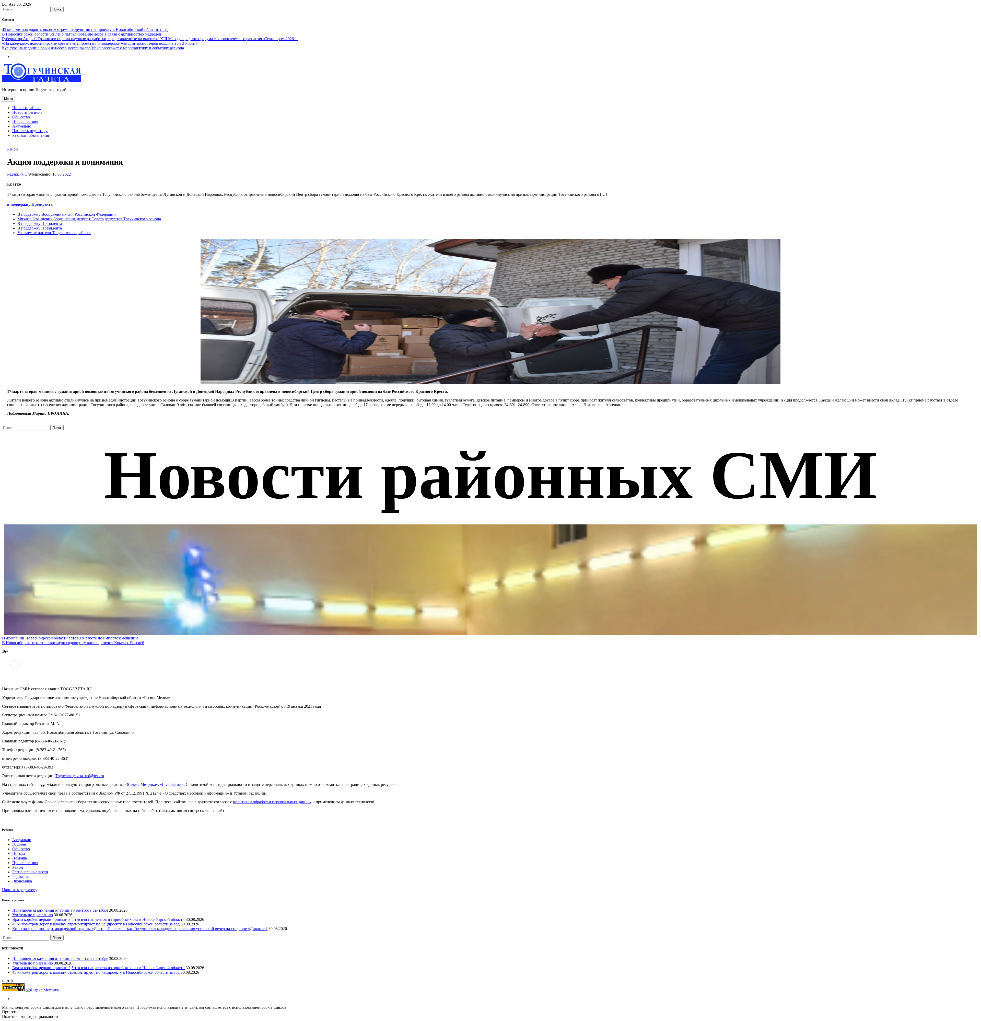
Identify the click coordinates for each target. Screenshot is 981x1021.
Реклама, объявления (30, 135)
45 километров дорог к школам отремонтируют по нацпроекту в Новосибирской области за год (85, 29)
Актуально (21, 126)
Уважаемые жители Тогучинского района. (54, 233)
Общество (21, 117)
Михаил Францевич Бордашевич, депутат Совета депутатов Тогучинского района (89, 219)
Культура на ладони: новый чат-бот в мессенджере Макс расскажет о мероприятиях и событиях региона (93, 48)
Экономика (22, 881)
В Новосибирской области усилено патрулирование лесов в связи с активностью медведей (81, 34)
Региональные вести (30, 872)
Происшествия (25, 121)
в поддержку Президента (30, 204)
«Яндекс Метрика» (141, 784)
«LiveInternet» (172, 784)
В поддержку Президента (39, 223)
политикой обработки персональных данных (272, 802)
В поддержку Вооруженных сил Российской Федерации (66, 214)
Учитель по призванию (32, 915)
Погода (18, 853)
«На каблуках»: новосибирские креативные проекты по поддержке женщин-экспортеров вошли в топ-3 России (100, 43)
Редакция (15, 174)
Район (12, 149)
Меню (8, 99)
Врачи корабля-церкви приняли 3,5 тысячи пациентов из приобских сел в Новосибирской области (98, 919)
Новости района (26, 108)
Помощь (19, 858)
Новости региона (27, 112)
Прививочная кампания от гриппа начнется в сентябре (60, 910)
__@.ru (79, 776)
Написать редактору (30, 131)
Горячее (19, 844)
